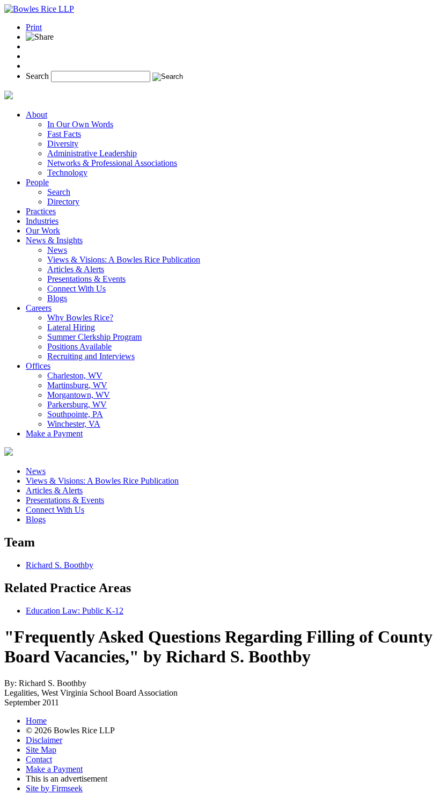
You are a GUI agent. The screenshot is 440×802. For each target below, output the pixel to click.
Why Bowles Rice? (80, 317)
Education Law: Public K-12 (74, 610)
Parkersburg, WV (77, 404)
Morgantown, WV (78, 394)
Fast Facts (64, 133)
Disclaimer (44, 740)
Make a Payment (54, 433)
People (37, 182)
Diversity (62, 143)
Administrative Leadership (92, 153)
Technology (67, 172)
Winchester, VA (73, 423)
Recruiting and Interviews (91, 356)
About (36, 114)
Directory (63, 201)
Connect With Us (76, 288)
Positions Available (79, 346)
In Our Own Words (80, 124)
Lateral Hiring (71, 327)
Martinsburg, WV (77, 385)
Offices (38, 365)
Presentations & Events (86, 278)
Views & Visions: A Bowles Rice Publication (123, 259)
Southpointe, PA (75, 414)
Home (36, 720)
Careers (39, 307)
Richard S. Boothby (59, 565)
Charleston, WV (74, 375)
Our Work (43, 230)
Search (37, 76)
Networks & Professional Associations (112, 162)
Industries (42, 220)
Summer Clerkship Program (94, 336)
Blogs (57, 298)
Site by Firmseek (54, 788)
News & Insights (54, 240)
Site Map (41, 749)
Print (34, 27)
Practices (41, 211)
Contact (39, 759)
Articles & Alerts (75, 269)
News (57, 249)
